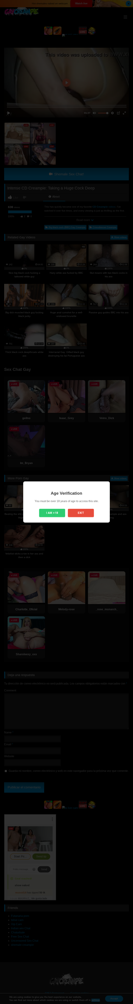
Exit (81, 512)
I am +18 (52, 512)
